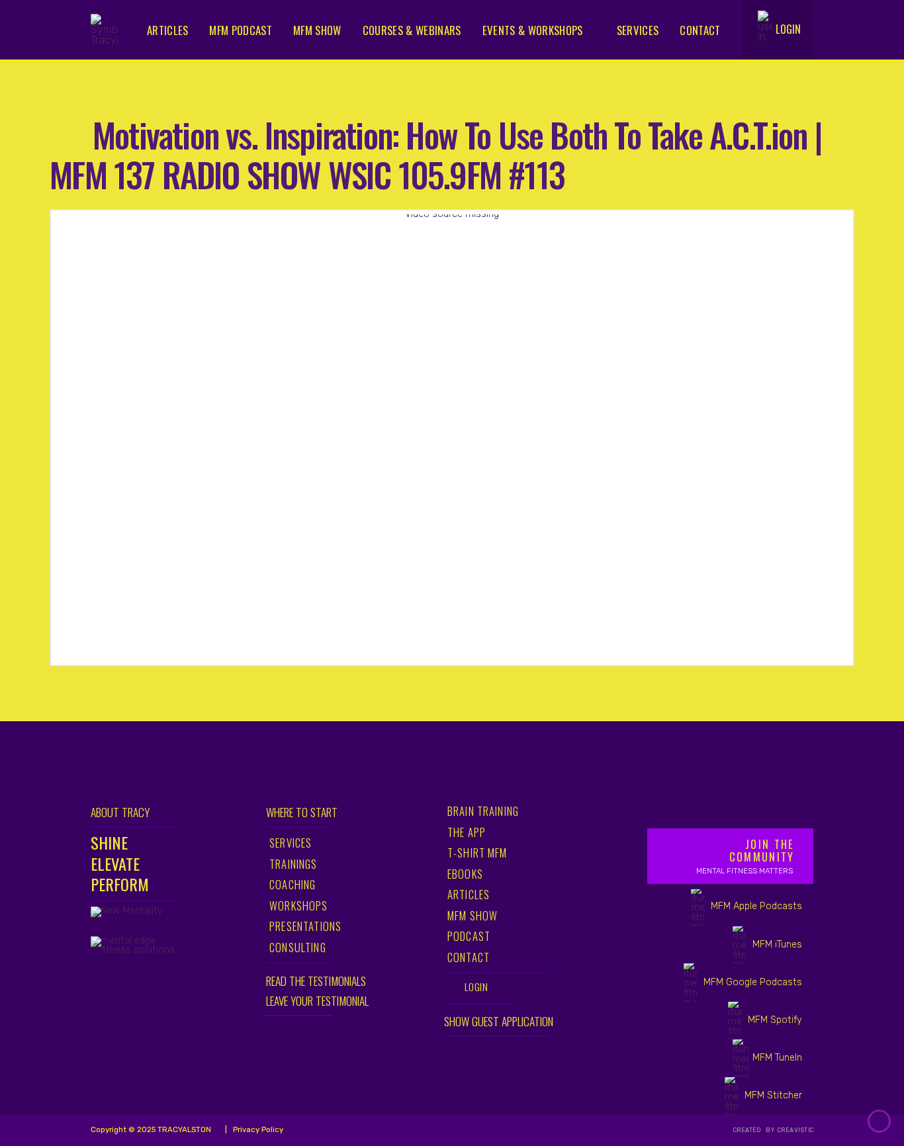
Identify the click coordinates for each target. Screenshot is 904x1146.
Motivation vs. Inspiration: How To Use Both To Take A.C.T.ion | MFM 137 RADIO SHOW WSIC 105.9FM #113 (435, 154)
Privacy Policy (257, 1129)
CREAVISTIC (795, 1130)
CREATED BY (754, 1130)
